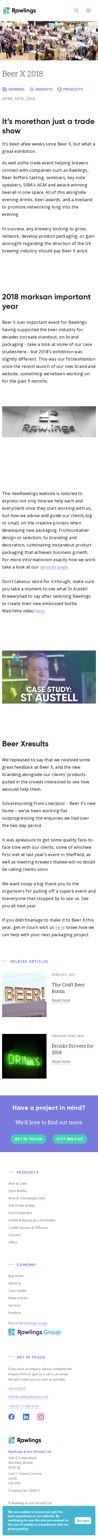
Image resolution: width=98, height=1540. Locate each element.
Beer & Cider (17, 1183)
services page (54, 567)
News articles (18, 1298)
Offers (13, 1242)
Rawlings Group (35, 1323)
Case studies (17, 1290)
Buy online (16, 1276)
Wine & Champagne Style (26, 1198)
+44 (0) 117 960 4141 (23, 1406)
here (40, 611)
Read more (61, 1000)
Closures (14, 1235)
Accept (83, 1521)
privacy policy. (18, 1529)
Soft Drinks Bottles (21, 1205)
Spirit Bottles (17, 1191)
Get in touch (17, 1388)
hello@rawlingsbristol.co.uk (28, 1397)
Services (14, 1305)
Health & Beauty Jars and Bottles (32, 1220)
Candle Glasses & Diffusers (28, 1227)
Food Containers (20, 1213)
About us (14, 1283)
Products (14, 1312)
